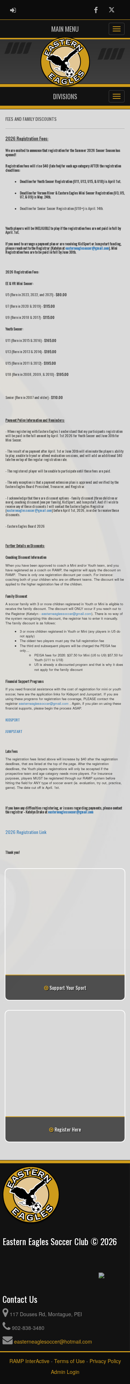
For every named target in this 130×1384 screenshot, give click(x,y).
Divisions (65, 96)
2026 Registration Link (25, 832)
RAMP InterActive (29, 1361)
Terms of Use (69, 1361)
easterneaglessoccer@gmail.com (29, 510)
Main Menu (65, 29)
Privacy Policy (105, 1361)
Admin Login (65, 1371)
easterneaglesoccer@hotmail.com (53, 1341)
